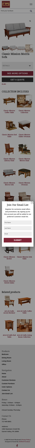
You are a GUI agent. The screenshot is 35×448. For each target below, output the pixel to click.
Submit (18, 240)
